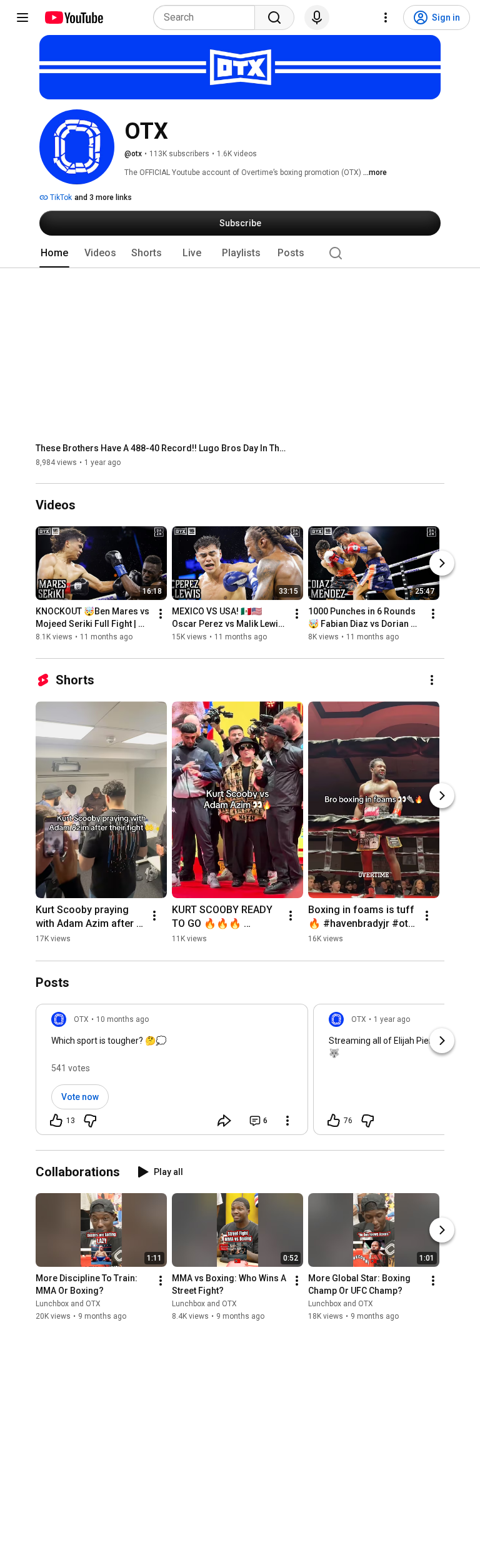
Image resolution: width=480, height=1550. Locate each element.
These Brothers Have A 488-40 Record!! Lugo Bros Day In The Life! (161, 448)
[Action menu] (287, 1120)
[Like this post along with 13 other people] (56, 1121)
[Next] (441, 563)
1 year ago (392, 1019)
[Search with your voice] (316, 17)
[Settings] (385, 17)
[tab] (54, 253)
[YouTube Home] (73, 17)
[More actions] (160, 614)
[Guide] (22, 17)
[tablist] (240, 253)
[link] (171, 1073)
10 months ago (122, 1019)
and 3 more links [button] (103, 197)
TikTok (60, 197)
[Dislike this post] (90, 1121)
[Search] (274, 17)
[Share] (224, 1120)
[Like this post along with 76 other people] (334, 1121)
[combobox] (208, 17)
